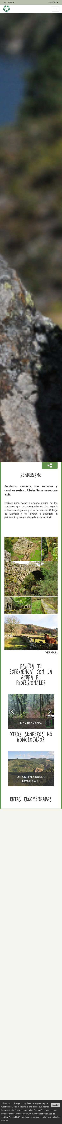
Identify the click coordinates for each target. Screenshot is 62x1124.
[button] (50, 465)
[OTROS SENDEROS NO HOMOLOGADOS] (31, 785)
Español (52, 2)
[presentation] (11, 711)
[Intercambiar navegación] (55, 9)
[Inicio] (8, 9)
